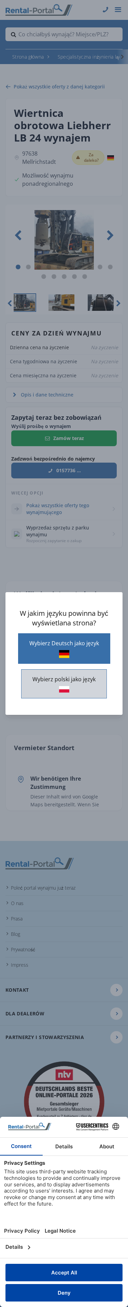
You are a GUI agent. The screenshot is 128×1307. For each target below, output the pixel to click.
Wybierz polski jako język (64, 679)
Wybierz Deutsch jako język (64, 643)
